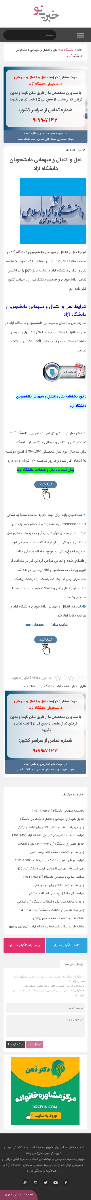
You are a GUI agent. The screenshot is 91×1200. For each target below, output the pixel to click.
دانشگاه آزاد (46, 686)
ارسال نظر (34, 1044)
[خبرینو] (45, 24)
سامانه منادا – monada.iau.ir (45, 625)
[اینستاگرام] (35, 1182)
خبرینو (49, 1147)
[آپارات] (25, 1182)
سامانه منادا (29, 686)
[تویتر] (45, 1182)
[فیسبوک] (65, 1182)
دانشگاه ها (67, 50)
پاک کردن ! (15, 1044)
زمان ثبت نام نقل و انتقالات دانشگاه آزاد (45, 470)
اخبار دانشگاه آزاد (67, 686)
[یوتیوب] (55, 1182)
